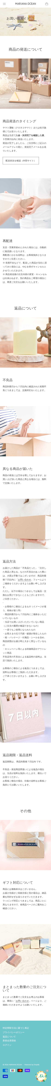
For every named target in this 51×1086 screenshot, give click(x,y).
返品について (9, 1036)
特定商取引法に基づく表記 (16, 1028)
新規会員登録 (9, 1040)
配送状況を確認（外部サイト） (21, 160)
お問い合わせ (24, 579)
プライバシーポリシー (13, 1032)
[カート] (46, 3)
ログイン (7, 1045)
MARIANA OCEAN (15, 1064)
